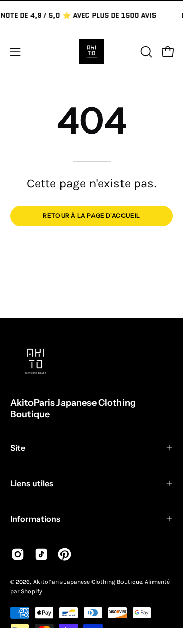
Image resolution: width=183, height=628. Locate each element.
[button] (145, 52)
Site (17, 448)
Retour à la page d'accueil (91, 215)
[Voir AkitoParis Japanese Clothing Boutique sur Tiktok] (41, 554)
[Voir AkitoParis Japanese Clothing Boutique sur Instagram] (17, 554)
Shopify (31, 591)
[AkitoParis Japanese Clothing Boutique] (91, 51)
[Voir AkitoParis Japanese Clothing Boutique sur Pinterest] (64, 554)
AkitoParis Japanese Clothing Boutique (73, 408)
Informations (35, 519)
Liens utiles (31, 483)
